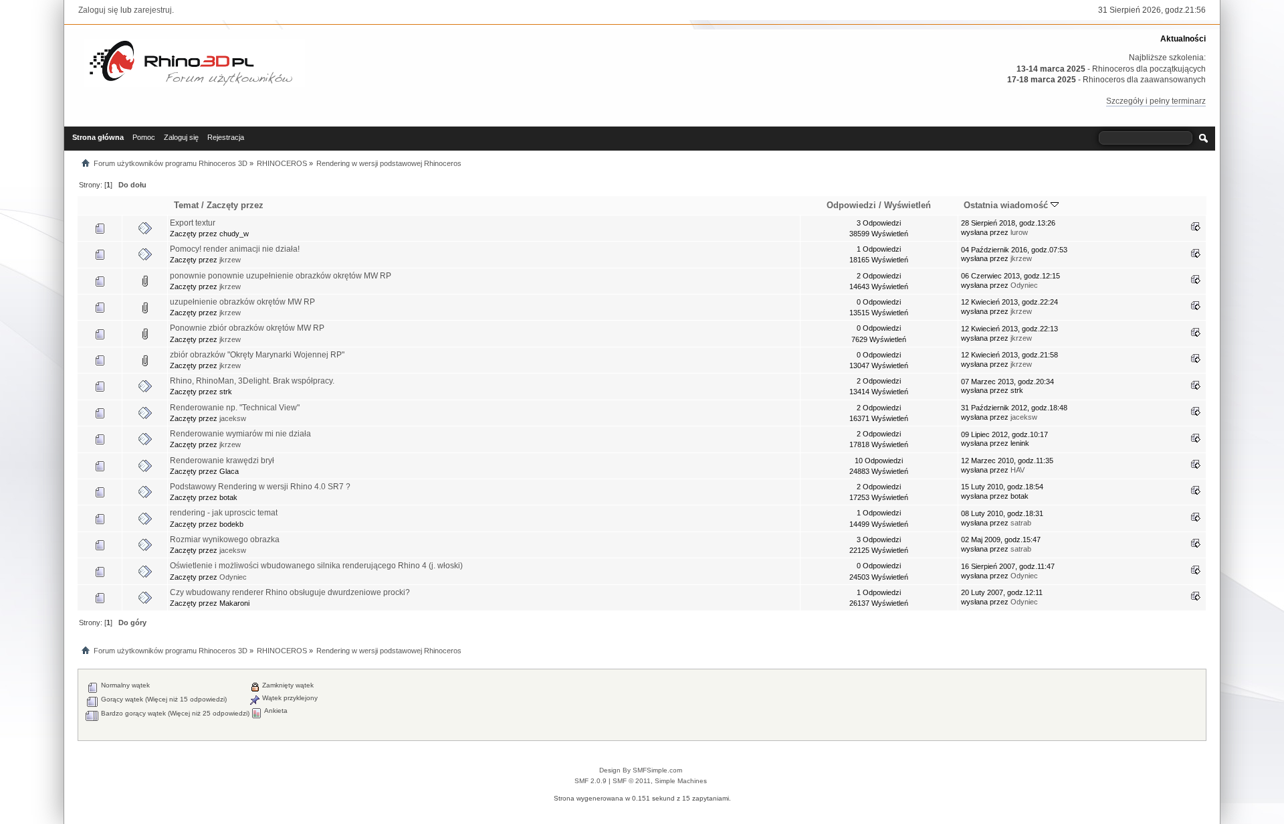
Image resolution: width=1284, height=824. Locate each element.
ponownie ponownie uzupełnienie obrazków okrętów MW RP (280, 275)
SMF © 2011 (632, 781)
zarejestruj (153, 10)
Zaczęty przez (235, 205)
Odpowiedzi (851, 205)
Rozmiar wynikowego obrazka (225, 539)
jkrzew (230, 260)
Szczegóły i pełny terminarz (1156, 101)
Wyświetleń (907, 205)
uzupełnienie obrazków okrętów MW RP (242, 302)
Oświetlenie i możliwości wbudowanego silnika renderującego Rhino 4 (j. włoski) (316, 565)
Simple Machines (681, 781)
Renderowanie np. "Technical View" (235, 407)
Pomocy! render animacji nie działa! (235, 249)
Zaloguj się (98, 10)
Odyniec (1024, 285)
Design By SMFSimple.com (640, 770)
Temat (186, 205)
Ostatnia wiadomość (1007, 205)
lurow (1019, 232)
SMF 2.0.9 (590, 781)
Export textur (192, 223)
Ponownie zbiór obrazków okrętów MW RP (247, 328)
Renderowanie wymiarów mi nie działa (240, 433)
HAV (1017, 470)
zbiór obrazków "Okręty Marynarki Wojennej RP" (257, 354)
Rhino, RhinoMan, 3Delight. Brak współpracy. (252, 381)
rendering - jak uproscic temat (224, 512)
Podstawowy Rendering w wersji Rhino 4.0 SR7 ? (260, 486)
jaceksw (232, 418)
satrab (1020, 523)
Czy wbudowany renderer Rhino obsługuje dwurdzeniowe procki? (290, 592)
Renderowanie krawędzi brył (222, 460)
